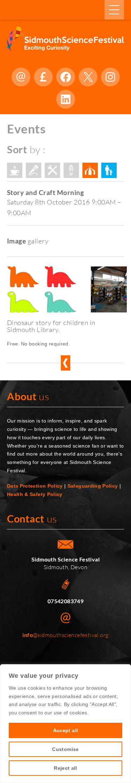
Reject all (65, 768)
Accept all (65, 730)
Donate (43, 77)
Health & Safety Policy (35, 494)
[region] (65, 723)
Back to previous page (65, 363)
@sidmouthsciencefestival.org (65, 634)
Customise (65, 749)
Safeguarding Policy (92, 486)
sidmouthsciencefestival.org (21, 77)
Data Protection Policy (35, 486)
